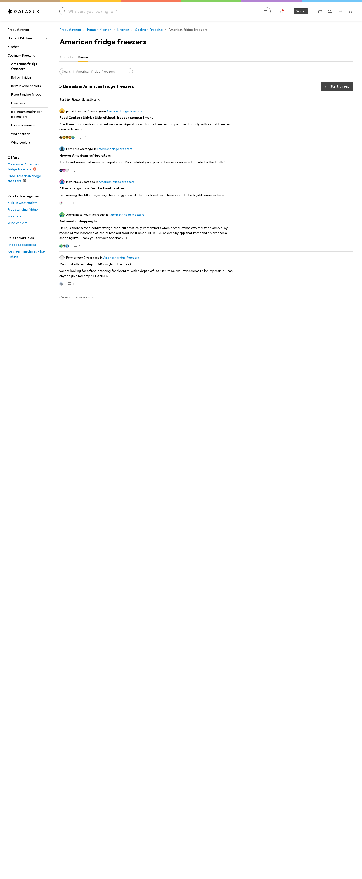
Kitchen (13, 47)
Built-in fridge (21, 77)
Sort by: (65, 100)
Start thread (339, 86)
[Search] (129, 71)
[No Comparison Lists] (330, 11)
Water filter (20, 134)
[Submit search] (63, 11)
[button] (92, 297)
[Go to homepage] (23, 11)
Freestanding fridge (26, 95)
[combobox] (85, 99)
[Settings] (281, 11)
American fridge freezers (24, 66)
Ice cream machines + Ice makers (27, 114)
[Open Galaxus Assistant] (320, 11)
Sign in (300, 11)
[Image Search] (266, 11)
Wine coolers (21, 142)
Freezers (18, 103)
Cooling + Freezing (21, 55)
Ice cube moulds (23, 125)
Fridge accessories (22, 245)
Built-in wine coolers (26, 86)
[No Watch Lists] (340, 11)
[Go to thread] (206, 124)
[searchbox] (96, 71)
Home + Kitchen (20, 38)
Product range (18, 30)
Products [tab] (66, 57)
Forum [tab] (83, 57)
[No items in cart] (350, 11)
